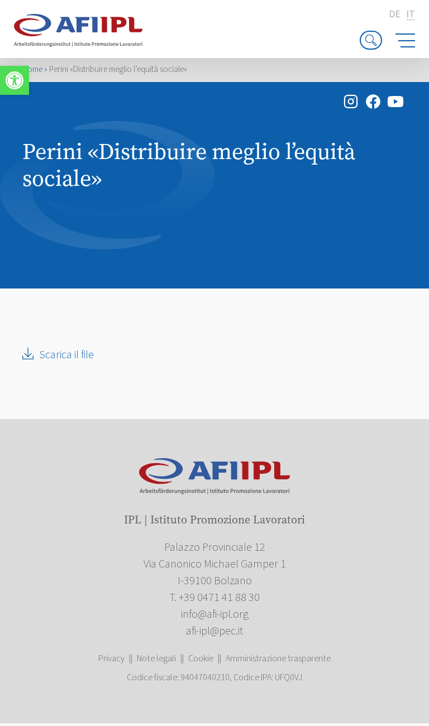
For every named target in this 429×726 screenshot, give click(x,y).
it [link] (410, 14)
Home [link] (32, 69)
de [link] (395, 14)
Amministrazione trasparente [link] (278, 658)
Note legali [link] (156, 658)
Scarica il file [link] (66, 355)
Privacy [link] (111, 658)
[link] (14, 80)
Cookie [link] (200, 658)
